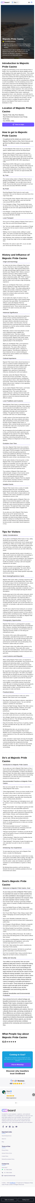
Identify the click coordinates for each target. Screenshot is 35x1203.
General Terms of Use (7, 1153)
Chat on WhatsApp (17, 1064)
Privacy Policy (5, 1150)
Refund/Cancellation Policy (8, 1159)
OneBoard (12, 1182)
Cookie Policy (5, 1156)
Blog (3, 1141)
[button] (1, 1094)
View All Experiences (6, 1135)
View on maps (19, 124)
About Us (4, 1138)
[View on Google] (4, 1092)
